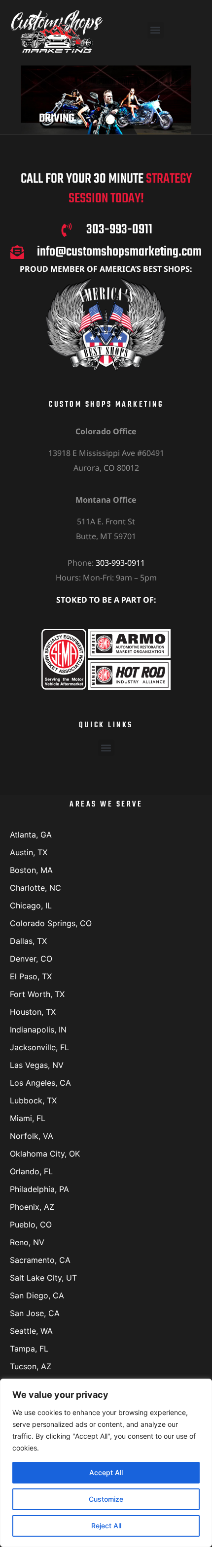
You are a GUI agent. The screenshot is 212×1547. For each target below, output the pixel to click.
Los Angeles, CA (40, 1083)
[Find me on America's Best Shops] (106, 324)
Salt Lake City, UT (43, 1278)
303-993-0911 (120, 562)
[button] (155, 30)
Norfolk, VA (31, 1136)
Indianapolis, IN (38, 1029)
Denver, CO (31, 959)
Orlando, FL (31, 1171)
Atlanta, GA (31, 834)
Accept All (106, 1472)
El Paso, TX (31, 976)
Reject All (106, 1525)
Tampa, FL (29, 1349)
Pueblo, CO (31, 1224)
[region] (106, 1463)
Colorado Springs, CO (51, 923)
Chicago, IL (31, 905)
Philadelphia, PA (39, 1189)
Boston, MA (31, 870)
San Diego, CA (37, 1295)
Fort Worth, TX (37, 994)
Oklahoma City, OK (45, 1154)
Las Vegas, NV (37, 1065)
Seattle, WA (31, 1331)
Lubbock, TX (33, 1100)
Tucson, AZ (30, 1366)
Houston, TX (33, 1012)
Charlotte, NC (35, 888)
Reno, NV (27, 1242)
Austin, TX (28, 852)
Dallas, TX (28, 941)
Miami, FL (27, 1118)
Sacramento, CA (40, 1260)
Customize (106, 1499)
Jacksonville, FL (39, 1047)
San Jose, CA (35, 1313)
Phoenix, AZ (32, 1207)
